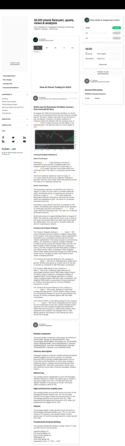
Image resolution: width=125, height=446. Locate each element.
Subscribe (103, 64)
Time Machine (6, 113)
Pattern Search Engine (9, 101)
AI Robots (5, 99)
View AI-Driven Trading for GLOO (55, 87)
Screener (5, 110)
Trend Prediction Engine (9, 104)
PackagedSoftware (99, 94)
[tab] (38, 48)
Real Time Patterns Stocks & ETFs (13, 107)
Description (89, 59)
